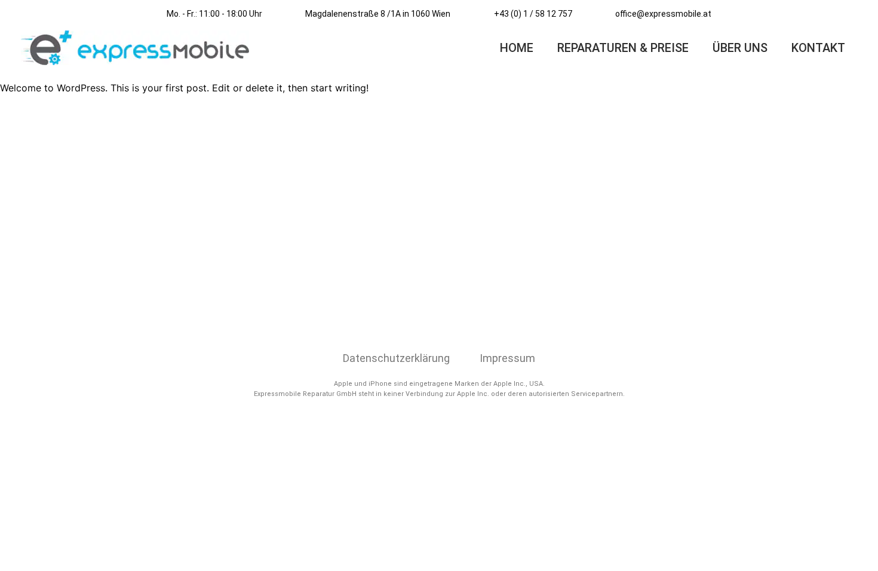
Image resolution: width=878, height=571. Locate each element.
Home (516, 48)
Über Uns (740, 48)
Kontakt (818, 48)
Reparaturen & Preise (623, 48)
